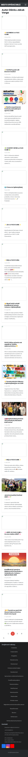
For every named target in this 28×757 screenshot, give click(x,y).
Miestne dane (14, 696)
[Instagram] (23, 1)
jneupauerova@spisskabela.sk (12, 727)
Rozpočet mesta (14, 708)
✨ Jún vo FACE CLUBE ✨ (12, 225)
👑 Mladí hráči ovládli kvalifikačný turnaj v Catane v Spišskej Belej (12, 305)
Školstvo (14, 712)
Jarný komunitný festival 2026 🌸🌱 (13, 496)
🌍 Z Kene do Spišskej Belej (13, 187)
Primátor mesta (14, 700)
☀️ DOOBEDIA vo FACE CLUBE (11, 33)
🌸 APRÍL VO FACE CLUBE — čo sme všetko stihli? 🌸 (13, 533)
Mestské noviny (14, 660)
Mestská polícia (14, 692)
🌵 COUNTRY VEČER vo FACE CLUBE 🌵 (13, 149)
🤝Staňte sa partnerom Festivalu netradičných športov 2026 (12, 109)
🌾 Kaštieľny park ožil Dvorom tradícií (11, 71)
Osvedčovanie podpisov (14, 680)
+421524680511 (9, 730)
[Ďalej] (8, 638)
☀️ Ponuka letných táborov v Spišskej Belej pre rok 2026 (13, 382)
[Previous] (4, 634)
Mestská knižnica (14, 684)
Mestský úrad (14, 664)
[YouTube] (25, 1)
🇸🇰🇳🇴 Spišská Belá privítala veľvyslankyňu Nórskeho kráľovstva (13, 420)
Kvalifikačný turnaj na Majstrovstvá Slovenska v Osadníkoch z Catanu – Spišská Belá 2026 (13, 572)
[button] (25, 5)
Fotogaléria (14, 655)
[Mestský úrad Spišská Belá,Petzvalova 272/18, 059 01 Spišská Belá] (3, 733)
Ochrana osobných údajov (14, 668)
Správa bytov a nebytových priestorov (14, 676)
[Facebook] (20, 1)
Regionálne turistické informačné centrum (14, 704)
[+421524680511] (3, 730)
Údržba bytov (14, 716)
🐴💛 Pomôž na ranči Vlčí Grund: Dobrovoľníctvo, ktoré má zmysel (13, 612)
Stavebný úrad (14, 672)
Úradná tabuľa (14, 651)
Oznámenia (14, 647)
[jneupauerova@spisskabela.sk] (3, 727)
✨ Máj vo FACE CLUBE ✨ (12, 460)
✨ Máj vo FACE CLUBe (11, 260)
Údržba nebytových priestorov (14, 720)
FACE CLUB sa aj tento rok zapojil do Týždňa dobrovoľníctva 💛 (13, 344)
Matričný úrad (14, 688)
